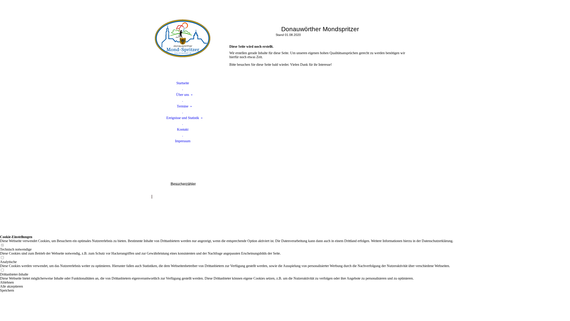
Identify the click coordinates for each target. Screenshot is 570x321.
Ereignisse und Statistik (182, 118)
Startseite (182, 83)
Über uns (182, 95)
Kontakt (182, 129)
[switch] (2, 245)
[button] (226, 282)
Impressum (182, 141)
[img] (182, 46)
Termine (182, 106)
